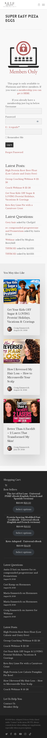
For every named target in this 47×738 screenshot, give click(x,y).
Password (10, 117)
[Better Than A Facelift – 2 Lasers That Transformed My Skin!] (22, 427)
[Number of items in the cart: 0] (6, 485)
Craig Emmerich (12, 610)
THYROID (10, 248)
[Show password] (38, 121)
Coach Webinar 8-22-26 (18, 187)
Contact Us (9, 703)
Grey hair (10, 222)
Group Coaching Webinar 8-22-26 (22, 640)
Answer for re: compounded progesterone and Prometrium (21, 572)
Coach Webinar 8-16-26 (16, 689)
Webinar (10, 239)
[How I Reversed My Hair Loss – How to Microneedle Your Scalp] (22, 367)
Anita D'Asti (10, 569)
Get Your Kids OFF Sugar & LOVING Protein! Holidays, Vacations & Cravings (20, 196)
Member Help (11, 707)
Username (10, 106)
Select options (23, 509)
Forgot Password (14, 152)
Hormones (25, 584)
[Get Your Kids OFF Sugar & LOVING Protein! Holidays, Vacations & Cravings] (22, 307)
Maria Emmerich (13, 593)
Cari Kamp (9, 584)
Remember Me (15, 137)
